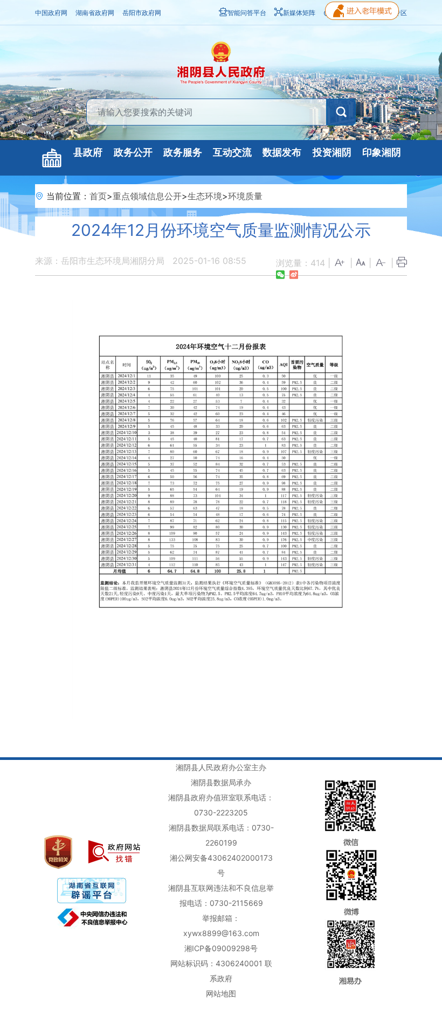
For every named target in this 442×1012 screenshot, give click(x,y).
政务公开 (133, 152)
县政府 (87, 152)
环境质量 (245, 196)
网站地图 (221, 993)
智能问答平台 (246, 13)
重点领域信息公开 (147, 196)
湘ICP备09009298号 (221, 948)
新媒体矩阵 (299, 13)
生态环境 (205, 196)
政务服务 (182, 152)
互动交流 (232, 152)
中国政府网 (51, 13)
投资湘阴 (332, 152)
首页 (98, 196)
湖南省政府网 (94, 13)
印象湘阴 (381, 152)
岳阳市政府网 (141, 13)
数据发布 (282, 152)
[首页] (52, 158)
